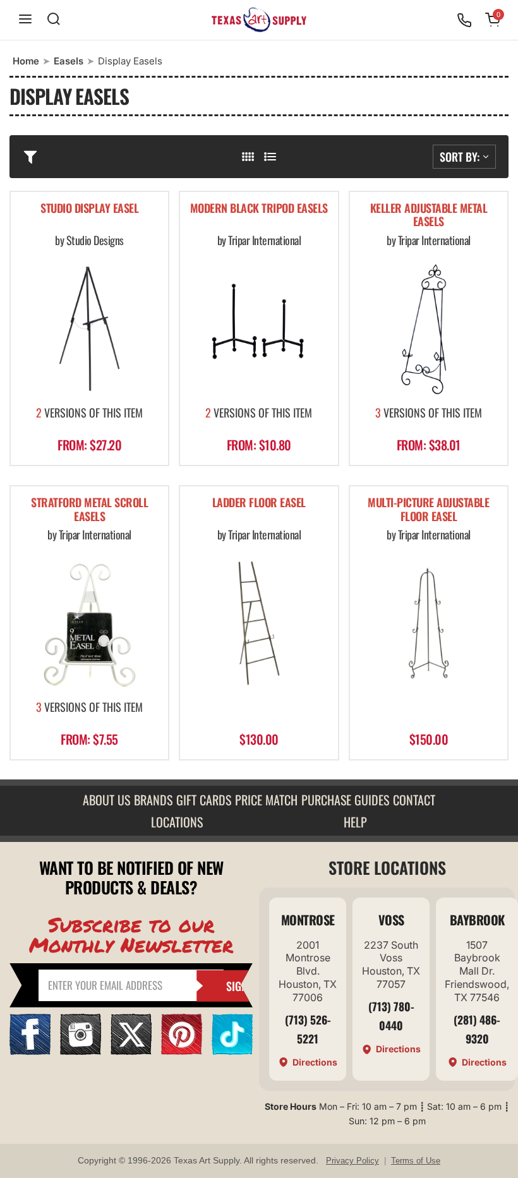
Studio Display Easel (89, 208)
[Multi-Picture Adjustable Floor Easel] (428, 623)
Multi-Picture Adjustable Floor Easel (428, 510)
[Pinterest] (181, 1050)
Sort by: (459, 156)
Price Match (266, 799)
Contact (414, 799)
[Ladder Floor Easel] (259, 623)
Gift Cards (203, 799)
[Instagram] (80, 1050)
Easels (68, 61)
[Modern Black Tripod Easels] (259, 329)
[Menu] (25, 19)
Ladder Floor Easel (259, 503)
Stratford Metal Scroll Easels (89, 510)
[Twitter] (131, 1050)
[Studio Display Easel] (89, 329)
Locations (177, 821)
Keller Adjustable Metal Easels (429, 215)
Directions (314, 1062)
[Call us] (464, 20)
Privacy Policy (352, 1160)
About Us (106, 799)
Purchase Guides (345, 799)
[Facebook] (30, 1050)
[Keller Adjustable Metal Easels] (428, 329)
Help (355, 821)
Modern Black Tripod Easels (259, 208)
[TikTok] (232, 1050)
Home (26, 61)
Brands (153, 799)
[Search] (53, 19)
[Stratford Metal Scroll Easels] (89, 623)
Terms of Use (415, 1160)
